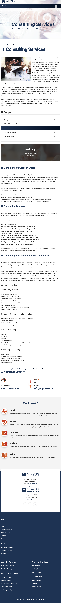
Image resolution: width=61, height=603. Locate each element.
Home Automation (6, 532)
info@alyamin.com (30, 153)
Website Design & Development (9, 583)
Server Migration (9, 136)
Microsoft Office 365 (6, 577)
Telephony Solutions (37, 569)
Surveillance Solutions (7, 547)
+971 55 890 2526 (30, 156)
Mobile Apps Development (8, 590)
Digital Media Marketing (7, 586)
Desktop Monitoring (10, 132)
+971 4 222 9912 (32, 499)
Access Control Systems (7, 565)
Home (13, 29)
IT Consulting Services (11, 128)
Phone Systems (36, 565)
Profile (3, 526)
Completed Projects (6, 529)
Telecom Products (36, 572)
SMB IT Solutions (36, 580)
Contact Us (4, 539)
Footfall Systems (36, 586)
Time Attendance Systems (8, 569)
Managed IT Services (10, 120)
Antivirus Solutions (6, 580)
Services (3, 553)
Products (3, 535)
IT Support (30, 29)
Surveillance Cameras (6, 550)
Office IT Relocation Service (12, 124)
